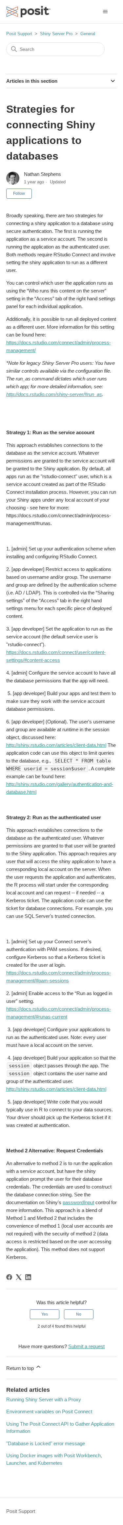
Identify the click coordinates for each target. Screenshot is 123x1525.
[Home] (28, 12)
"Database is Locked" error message (45, 1443)
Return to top (20, 1368)
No (78, 1314)
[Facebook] (9, 1277)
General (87, 33)
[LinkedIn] (28, 1277)
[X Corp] (19, 1277)
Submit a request (86, 1346)
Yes (44, 1314)
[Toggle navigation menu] (105, 12)
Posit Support (19, 33)
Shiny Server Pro (56, 33)
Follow (19, 193)
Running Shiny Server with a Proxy (43, 1399)
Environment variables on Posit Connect (49, 1411)
